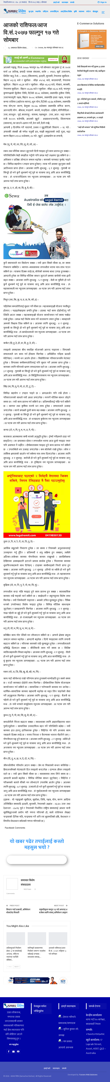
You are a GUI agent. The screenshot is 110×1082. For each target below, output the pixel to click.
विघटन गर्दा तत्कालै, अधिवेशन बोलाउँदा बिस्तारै (18, 911)
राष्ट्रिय (45, 11)
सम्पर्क (72, 2)
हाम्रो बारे (56, 2)
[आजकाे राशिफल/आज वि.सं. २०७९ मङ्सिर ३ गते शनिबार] (58, 938)
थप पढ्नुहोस (13, 1044)
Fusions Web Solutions (88, 1075)
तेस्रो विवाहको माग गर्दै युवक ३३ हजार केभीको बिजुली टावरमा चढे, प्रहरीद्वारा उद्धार (91, 71)
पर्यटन (88, 11)
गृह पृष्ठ (31, 11)
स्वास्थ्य (81, 11)
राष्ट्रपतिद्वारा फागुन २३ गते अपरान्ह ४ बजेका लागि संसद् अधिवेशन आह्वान (53, 911)
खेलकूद (95, 11)
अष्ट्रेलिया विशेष (66, 11)
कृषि (75, 11)
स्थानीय (38, 11)
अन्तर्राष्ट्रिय (54, 11)
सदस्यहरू (65, 2)
